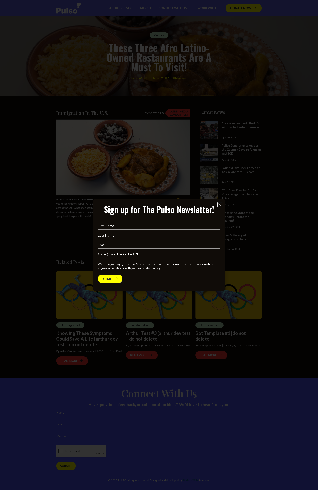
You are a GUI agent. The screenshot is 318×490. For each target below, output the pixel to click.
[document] (159, 245)
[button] (220, 205)
